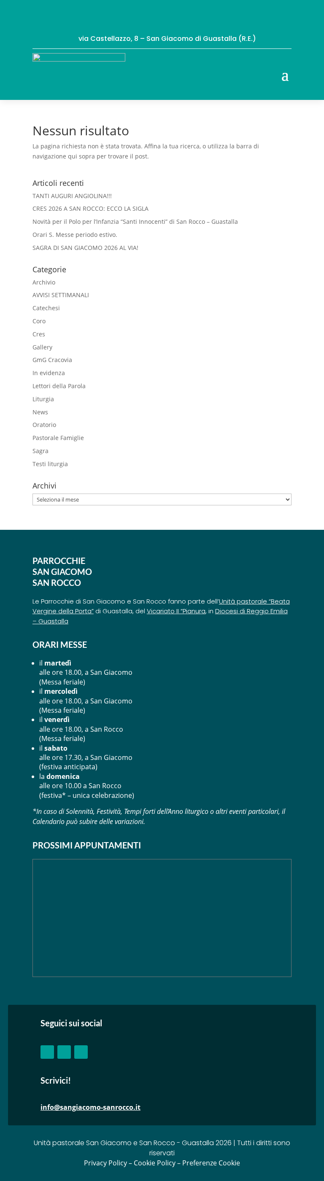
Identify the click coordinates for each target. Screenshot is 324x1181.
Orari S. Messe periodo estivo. (74, 235)
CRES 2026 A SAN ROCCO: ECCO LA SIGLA (90, 208)
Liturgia (43, 399)
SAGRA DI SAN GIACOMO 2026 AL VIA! (85, 248)
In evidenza (48, 373)
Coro (39, 321)
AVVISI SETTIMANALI (60, 295)
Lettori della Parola (59, 386)
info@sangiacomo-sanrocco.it (90, 1107)
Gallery (42, 347)
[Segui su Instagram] (81, 1052)
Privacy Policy (105, 1163)
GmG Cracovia (52, 360)
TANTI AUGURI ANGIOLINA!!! (72, 196)
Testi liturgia (50, 464)
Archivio (43, 282)
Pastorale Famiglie (58, 438)
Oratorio (44, 425)
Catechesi (46, 308)
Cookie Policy (155, 1163)
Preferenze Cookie (211, 1163)
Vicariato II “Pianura (176, 611)
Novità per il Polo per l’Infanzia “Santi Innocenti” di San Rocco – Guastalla (135, 221)
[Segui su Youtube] (64, 1052)
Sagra (40, 451)
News (40, 412)
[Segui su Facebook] (47, 1052)
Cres (38, 334)
